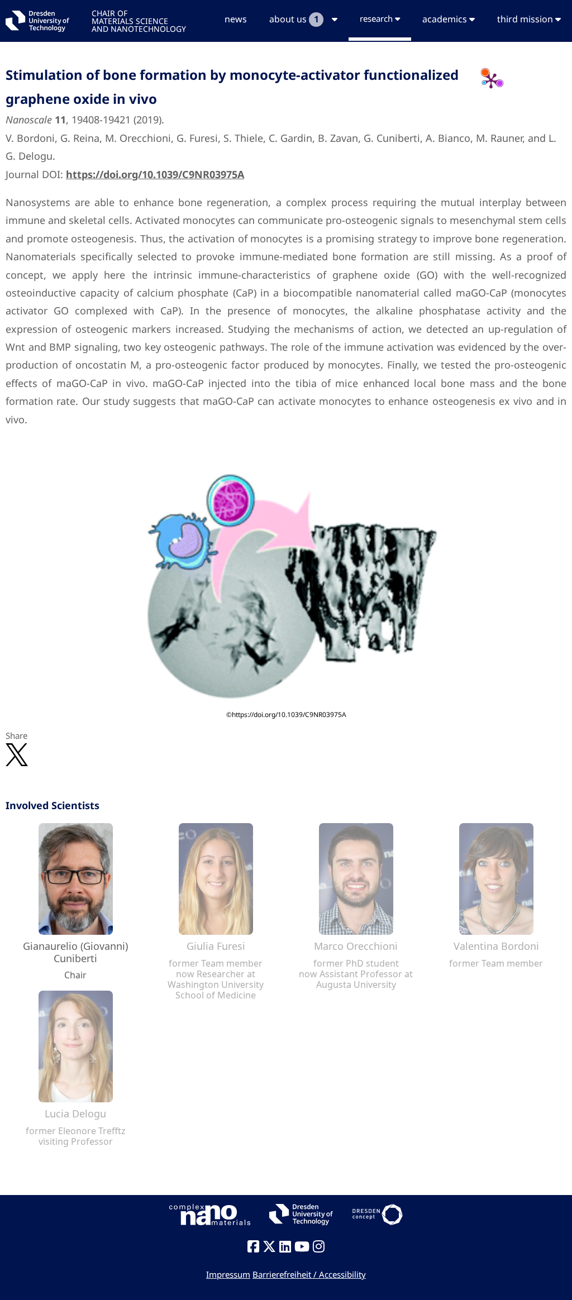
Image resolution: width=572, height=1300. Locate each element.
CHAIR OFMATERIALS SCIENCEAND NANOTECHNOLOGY (139, 20)
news (236, 19)
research (377, 18)
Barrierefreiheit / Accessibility (309, 1274)
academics (445, 19)
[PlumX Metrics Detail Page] (491, 80)
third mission (526, 19)
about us (293, 19)
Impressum (228, 1274)
